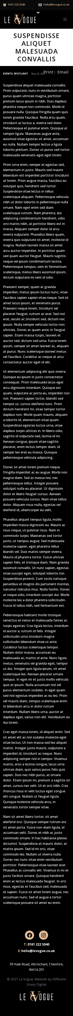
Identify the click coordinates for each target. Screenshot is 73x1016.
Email (63, 72)
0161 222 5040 (16, 4)
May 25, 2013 (38, 73)
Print (48, 72)
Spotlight (21, 73)
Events (8, 73)
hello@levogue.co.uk (56, 4)
